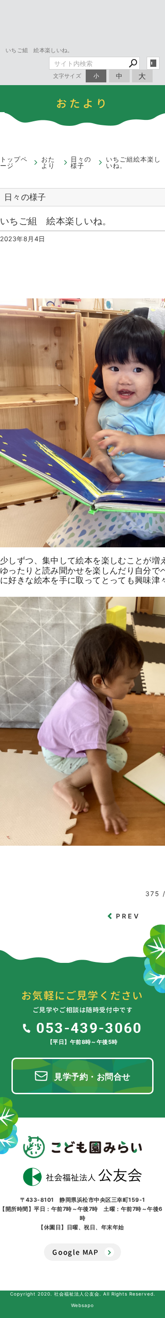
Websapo (82, 1305)
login (153, 63)
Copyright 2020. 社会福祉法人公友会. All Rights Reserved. (82, 1293)
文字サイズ (67, 75)
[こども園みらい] (82, 1147)
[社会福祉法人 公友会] (82, 1177)
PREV (128, 916)
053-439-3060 (89, 1027)
